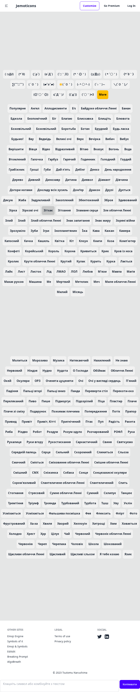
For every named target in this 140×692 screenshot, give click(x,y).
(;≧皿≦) (95, 74)
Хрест (31, 534)
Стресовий (36, 493)
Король (53, 251)
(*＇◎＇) (79, 74)
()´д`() (73, 95)
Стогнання (15, 493)
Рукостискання (59, 442)
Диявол (87, 180)
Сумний (92, 493)
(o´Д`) (49, 74)
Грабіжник (17, 170)
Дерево (17, 180)
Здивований (127, 200)
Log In (131, 5)
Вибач (109, 139)
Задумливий (40, 200)
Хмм (113, 524)
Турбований (70, 503)
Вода (127, 149)
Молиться (19, 360)
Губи (47, 170)
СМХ (35, 473)
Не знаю (122, 360)
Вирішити (16, 149)
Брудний (101, 129)
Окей (7, 381)
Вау (31, 139)
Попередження (96, 411)
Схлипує (110, 493)
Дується (124, 190)
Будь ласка (121, 129)
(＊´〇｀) (111, 74)
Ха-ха (34, 524)
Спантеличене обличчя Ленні (63, 483)
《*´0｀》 (128, 74)
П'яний (131, 381)
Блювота (122, 119)
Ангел (35, 108)
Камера (124, 231)
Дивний (34, 180)
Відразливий (65, 149)
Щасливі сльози (83, 554)
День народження (118, 170)
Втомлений (17, 159)
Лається (126, 261)
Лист (21, 272)
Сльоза (123, 452)
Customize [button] (89, 5)
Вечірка (94, 139)
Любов (88, 272)
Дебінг (80, 170)
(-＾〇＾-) (83, 84)
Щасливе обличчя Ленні (26, 554)
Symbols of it (15, 641)
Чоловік (77, 544)
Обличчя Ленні (122, 371)
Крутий (66, 261)
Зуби (34, 231)
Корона (70, 251)
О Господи (80, 371)
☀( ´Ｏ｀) (65, 84)
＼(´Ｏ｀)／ (120, 84)
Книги (97, 241)
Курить (95, 261)
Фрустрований (14, 524)
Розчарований (98, 432)
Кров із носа (123, 251)
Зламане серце (87, 210)
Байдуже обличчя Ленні (99, 108)
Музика (58, 360)
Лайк (9, 272)
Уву (116, 503)
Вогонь (114, 149)
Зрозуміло (18, 231)
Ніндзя (32, 371)
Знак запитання (78, 221)
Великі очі (63, 139)
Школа (93, 544)
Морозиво (40, 360)
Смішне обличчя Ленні (111, 462)
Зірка (13, 210)
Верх (80, 139)
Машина (35, 282)
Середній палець (23, 452)
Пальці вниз (56, 391)
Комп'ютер (127, 241)
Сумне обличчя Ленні (66, 493)
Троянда (50, 503)
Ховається (129, 524)
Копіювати (130, 684)
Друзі (109, 190)
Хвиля (47, 524)
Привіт (27, 422)
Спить (123, 483)
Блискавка (85, 119)
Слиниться (105, 452)
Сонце (83, 473)
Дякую (8, 200)
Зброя (108, 200)
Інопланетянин (66, 231)
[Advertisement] (70, 40)
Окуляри (23, 381)
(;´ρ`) (36, 74)
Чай (67, 534)
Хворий (63, 524)
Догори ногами (21, 190)
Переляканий (13, 401)
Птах (89, 422)
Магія (131, 272)
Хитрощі (98, 524)
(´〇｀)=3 (88, 95)
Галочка (37, 159)
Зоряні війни (125, 221)
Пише (46, 401)
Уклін (128, 503)
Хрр (43, 534)
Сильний (62, 452)
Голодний (108, 159)
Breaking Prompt (17, 656)
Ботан (85, 129)
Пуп (101, 422)
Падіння (12, 391)
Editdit (11, 651)
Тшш (104, 503)
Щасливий (57, 554)
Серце (46, 452)
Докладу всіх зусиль (52, 190)
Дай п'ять (63, 170)
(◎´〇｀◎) (41, 95)
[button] (6, 5)
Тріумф (33, 503)
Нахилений (102, 360)
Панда (75, 391)
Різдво (23, 432)
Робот (37, 432)
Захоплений (64, 200)
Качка (28, 241)
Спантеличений (101, 483)
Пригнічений (70, 422)
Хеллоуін (80, 524)
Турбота (90, 503)
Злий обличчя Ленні (46, 221)
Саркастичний (86, 442)
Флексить (103, 513)
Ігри (46, 231)
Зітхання (64, 210)
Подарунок (38, 411)
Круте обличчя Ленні (39, 261)
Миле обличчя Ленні (120, 282)
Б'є (74, 108)
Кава (96, 231)
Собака (68, 473)
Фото (133, 513)
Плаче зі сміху (14, 411)
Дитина (71, 180)
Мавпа (117, 272)
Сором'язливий (24, 483)
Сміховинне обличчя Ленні (69, 462)
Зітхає (48, 210)
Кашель (43, 241)
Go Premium (112, 5)
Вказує (99, 149)
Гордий (125, 159)
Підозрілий (84, 401)
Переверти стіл (96, 391)
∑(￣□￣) (18, 84)
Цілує (55, 534)
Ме (49, 282)
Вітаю (84, 149)
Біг (54, 119)
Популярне (17, 108)
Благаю (66, 119)
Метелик (81, 282)
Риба (9, 432)
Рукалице (14, 442)
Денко (94, 170)
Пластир (116, 401)
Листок (35, 272)
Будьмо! (17, 139)
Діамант (104, 180)
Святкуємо (125, 442)
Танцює (126, 493)
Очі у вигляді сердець (104, 381)
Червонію (25, 544)
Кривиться (88, 251)
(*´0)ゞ (23, 74)
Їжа (84, 231)
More (102, 95)
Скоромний (83, 452)
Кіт (71, 241)
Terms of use (62, 636)
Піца (101, 401)
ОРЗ (37, 381)
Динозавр (52, 180)
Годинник (88, 159)
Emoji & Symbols (17, 646)
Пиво (32, 401)
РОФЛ (118, 432)
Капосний (12, 241)
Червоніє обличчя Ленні (113, 534)
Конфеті (14, 251)
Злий (9, 221)
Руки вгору (35, 442)
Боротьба (68, 129)
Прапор (130, 411)
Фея (88, 513)
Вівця (33, 149)
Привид (11, 422)
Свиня (107, 442)
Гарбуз (53, 159)
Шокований (113, 544)
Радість (114, 422)
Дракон (94, 190)
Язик (128, 554)
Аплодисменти (55, 108)
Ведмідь (45, 139)
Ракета (130, 422)
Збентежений (89, 200)
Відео (46, 149)
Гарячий (69, 159)
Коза (110, 241)
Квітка (59, 241)
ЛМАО (61, 272)
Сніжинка (51, 473)
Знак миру (103, 221)
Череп (42, 544)
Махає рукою (14, 282)
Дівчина (122, 180)
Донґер (78, 190)
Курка (110, 261)
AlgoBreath (14, 661)
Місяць (78, 292)
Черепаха (59, 544)
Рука (131, 432)
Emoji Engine (15, 636)
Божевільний (21, 129)
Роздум (52, 432)
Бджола (16, 119)
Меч (97, 282)
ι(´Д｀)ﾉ (58, 95)
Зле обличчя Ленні (117, 210)
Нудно (47, 371)
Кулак (81, 261)
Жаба (22, 200)
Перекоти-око (123, 391)
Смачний (18, 462)
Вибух (124, 139)
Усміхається (12, 513)
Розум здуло (72, 432)
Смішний (20, 473)
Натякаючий (79, 360)
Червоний (82, 534)
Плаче (132, 401)
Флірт (120, 513)
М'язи (102, 272)
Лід (48, 272)
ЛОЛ (74, 272)
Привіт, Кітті (46, 422)
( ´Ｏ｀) (33, 84)
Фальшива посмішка (64, 513)
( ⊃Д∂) (9, 74)
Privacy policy (63, 641)
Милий (62, 292)
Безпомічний (37, 119)
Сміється (37, 462)
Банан (126, 108)
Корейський (34, 251)
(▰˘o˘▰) (48, 84)
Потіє (116, 411)
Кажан (109, 231)
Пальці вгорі (32, 391)
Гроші (34, 170)
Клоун (83, 241)
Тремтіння (15, 503)
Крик (105, 251)
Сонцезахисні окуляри (110, 473)
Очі (80, 381)
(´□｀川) (63, 74)
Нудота (62, 371)
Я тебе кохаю (109, 554)
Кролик (13, 261)
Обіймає (99, 371)
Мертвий (63, 282)
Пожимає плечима (65, 411)
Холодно (15, 534)
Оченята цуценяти (59, 381)
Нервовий (14, 371)
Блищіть (104, 119)
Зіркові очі (30, 210)
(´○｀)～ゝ (101, 84)
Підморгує (63, 401)
